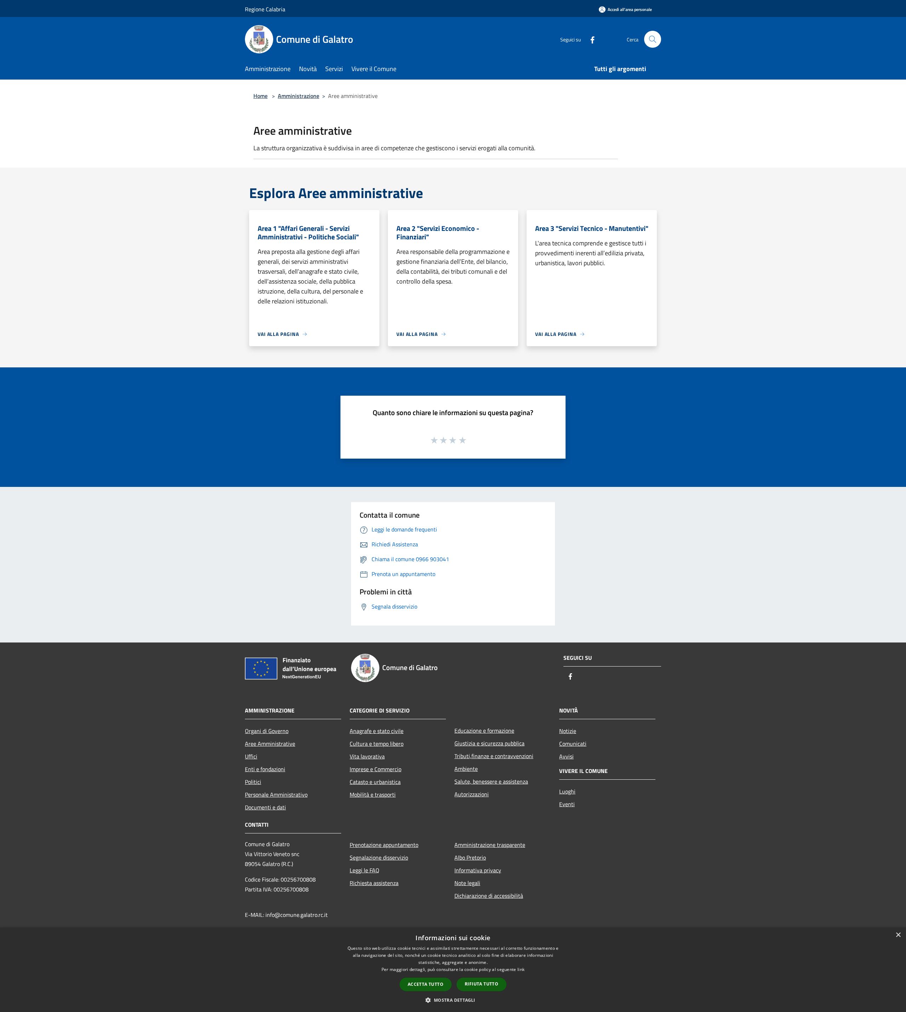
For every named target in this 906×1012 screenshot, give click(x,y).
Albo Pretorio (470, 857)
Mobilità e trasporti (373, 794)
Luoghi (567, 791)
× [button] (898, 935)
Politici (253, 782)
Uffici (251, 756)
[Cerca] (652, 39)
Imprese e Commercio (375, 769)
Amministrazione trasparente (489, 845)
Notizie (567, 731)
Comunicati (572, 743)
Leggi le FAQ (364, 870)
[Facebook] (590, 39)
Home (260, 96)
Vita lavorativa (367, 756)
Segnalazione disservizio (379, 857)
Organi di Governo (266, 731)
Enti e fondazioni (265, 769)
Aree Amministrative (270, 743)
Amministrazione (298, 96)
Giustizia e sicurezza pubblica (489, 743)
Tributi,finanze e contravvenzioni (493, 756)
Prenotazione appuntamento (384, 845)
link (520, 969)
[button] (453, 1000)
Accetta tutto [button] (425, 984)
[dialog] (453, 969)
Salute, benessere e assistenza (491, 781)
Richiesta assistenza (374, 883)
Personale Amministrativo (276, 794)
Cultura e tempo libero (376, 743)
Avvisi (566, 756)
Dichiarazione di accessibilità (488, 895)
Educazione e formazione (484, 730)
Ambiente (466, 768)
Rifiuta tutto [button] (481, 984)
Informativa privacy (477, 870)
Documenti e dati (265, 807)
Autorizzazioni (471, 794)
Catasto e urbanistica (375, 782)
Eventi (567, 804)
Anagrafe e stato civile (376, 731)
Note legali (467, 883)
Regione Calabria (265, 9)
